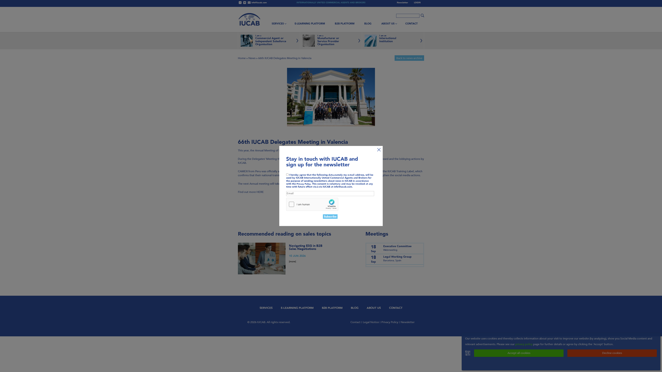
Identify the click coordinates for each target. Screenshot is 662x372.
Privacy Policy (304, 183)
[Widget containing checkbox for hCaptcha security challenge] (312, 204)
